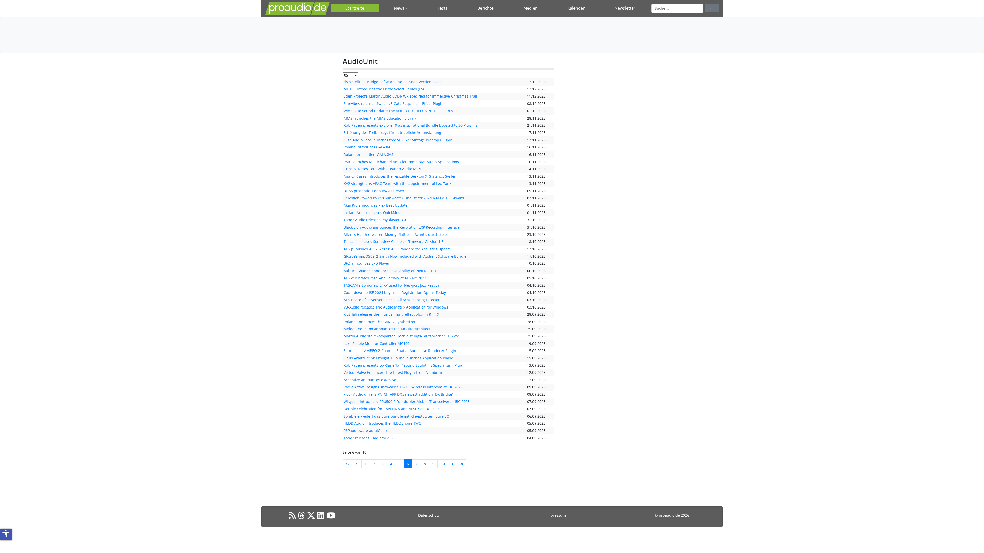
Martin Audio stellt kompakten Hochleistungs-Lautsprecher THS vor (401, 336)
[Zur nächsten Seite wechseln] (452, 463)
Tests (442, 8)
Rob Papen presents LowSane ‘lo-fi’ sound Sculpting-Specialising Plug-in (405, 365)
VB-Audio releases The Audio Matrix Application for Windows (396, 307)
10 (443, 463)
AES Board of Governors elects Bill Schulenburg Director (392, 299)
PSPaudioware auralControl (367, 430)
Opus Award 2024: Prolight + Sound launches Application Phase (398, 358)
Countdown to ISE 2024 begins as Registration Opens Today (395, 292)
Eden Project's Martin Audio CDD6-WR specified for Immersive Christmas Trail (410, 96)
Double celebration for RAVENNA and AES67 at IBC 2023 (391, 408)
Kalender (576, 8)
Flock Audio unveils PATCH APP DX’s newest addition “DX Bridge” (398, 394)
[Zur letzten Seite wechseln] (462, 463)
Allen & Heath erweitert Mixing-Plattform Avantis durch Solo (395, 234)
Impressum (556, 515)
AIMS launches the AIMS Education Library (380, 118)
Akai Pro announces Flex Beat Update (375, 205)
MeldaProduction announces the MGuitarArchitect (387, 328)
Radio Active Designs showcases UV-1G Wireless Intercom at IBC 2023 (403, 387)
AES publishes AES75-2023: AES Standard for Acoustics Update (397, 249)
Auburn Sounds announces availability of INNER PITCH (390, 270)
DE (711, 8)
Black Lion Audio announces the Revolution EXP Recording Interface (402, 227)
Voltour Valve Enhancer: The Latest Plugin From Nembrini (393, 372)
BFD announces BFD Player (366, 263)
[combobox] (677, 8)
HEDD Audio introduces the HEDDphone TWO (383, 423)
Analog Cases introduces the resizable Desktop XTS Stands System (400, 176)
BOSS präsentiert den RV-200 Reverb (375, 190)
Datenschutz (429, 515)
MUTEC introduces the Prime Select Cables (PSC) (385, 89)
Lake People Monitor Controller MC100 (376, 343)
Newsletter (625, 8)
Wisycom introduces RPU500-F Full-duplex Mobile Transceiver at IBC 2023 (407, 401)
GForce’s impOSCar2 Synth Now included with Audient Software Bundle (405, 256)
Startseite (354, 8)
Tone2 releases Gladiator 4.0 (368, 437)
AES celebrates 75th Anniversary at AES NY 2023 (385, 277)
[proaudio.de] (297, 8)
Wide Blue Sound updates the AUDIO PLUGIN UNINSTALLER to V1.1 (401, 110)
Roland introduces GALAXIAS (368, 147)
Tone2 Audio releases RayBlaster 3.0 (375, 219)
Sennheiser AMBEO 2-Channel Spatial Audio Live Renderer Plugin (400, 350)
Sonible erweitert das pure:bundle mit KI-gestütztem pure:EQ (396, 416)
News (399, 8)
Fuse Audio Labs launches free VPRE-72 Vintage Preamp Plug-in (398, 139)
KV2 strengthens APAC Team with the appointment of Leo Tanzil (398, 183)
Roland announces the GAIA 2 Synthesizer (380, 321)
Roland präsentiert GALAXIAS (368, 154)
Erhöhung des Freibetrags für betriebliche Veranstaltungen (395, 132)
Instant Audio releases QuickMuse (373, 212)
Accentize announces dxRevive (370, 379)
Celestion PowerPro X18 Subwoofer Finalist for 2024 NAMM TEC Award (404, 198)
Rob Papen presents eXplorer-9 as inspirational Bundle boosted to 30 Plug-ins (410, 125)
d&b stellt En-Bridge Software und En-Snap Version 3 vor (392, 81)
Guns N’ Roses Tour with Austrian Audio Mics (382, 168)
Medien (530, 8)
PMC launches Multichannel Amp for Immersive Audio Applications (401, 161)
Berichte (485, 8)
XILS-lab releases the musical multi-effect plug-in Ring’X (391, 314)
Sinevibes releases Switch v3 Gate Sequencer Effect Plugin (394, 103)
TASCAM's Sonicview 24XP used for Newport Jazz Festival (392, 285)
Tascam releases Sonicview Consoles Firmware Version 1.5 (394, 241)
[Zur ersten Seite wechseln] (348, 463)
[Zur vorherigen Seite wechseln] (357, 463)
